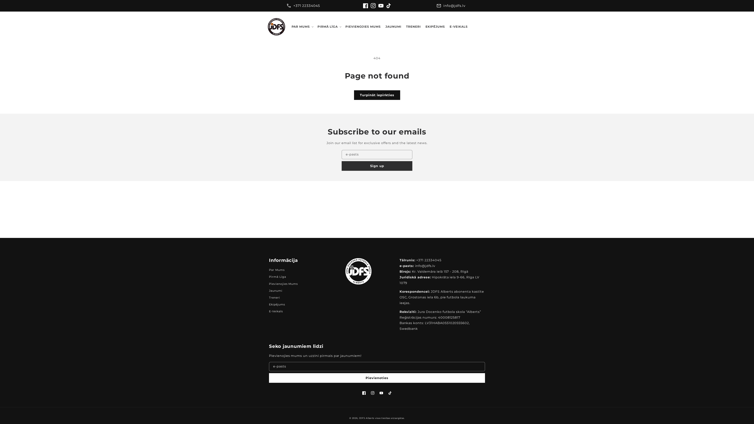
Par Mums (277, 270)
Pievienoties (377, 378)
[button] (302, 26)
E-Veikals (276, 311)
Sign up (377, 166)
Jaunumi (275, 290)
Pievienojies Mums (283, 284)
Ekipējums (277, 304)
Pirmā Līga (277, 277)
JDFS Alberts (366, 418)
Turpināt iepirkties (377, 95)
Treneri (274, 297)
